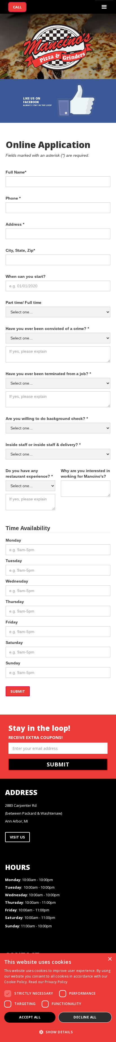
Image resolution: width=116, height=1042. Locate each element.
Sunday (13, 663)
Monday (13, 540)
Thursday (15, 601)
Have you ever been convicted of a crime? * (47, 328)
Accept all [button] (30, 1017)
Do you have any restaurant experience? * (29, 473)
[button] (104, 7)
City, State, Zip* (20, 250)
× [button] (110, 959)
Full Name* (16, 172)
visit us (17, 837)
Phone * (13, 198)
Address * (15, 224)
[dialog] (58, 997)
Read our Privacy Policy (48, 981)
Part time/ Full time (23, 302)
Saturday (14, 642)
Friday (12, 622)
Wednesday (17, 581)
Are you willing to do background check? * (47, 418)
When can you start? (26, 276)
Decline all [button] (84, 1017)
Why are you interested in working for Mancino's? (85, 473)
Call (17, 7)
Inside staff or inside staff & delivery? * (43, 444)
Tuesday (14, 560)
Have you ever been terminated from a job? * (48, 373)
